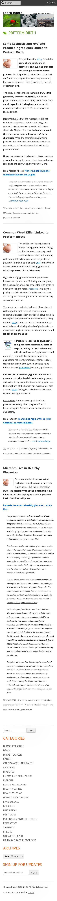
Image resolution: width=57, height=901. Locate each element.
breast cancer (12, 754)
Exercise (8, 780)
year (38, 262)
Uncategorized (13, 836)
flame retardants (15, 784)
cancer (7, 758)
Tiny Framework (17, 892)
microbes (47, 700)
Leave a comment (13, 218)
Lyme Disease (11, 801)
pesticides (23, 448)
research (33, 288)
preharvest (24, 367)
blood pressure (13, 746)
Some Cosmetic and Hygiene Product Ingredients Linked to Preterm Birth (25, 48)
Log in (31, 892)
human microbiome (35, 700)
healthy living (12, 793)
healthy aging (12, 788)
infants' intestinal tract (36, 705)
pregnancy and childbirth (33, 208)
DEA (48, 208)
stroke (7, 831)
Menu (52, 2)
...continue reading (18, 200)
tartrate (35, 213)
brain (6, 750)
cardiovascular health (18, 763)
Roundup (28, 453)
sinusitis (8, 827)
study (39, 59)
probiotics (10, 823)
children (23, 700)
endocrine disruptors (17, 776)
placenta (49, 705)
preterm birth (26, 213)
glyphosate (7, 453)
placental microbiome (11, 710)
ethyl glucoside (14, 213)
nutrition (10, 810)
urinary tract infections (19, 840)
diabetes (8, 771)
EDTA (5, 213)
